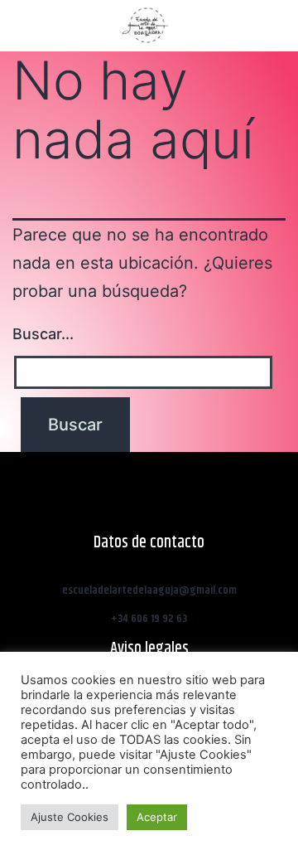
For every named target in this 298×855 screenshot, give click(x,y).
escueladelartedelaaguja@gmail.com (149, 590)
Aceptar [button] (157, 816)
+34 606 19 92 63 (149, 619)
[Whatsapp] (255, 24)
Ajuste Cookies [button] (69, 816)
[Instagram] (230, 24)
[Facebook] (206, 24)
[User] (279, 24)
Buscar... (43, 333)
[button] (20, 26)
